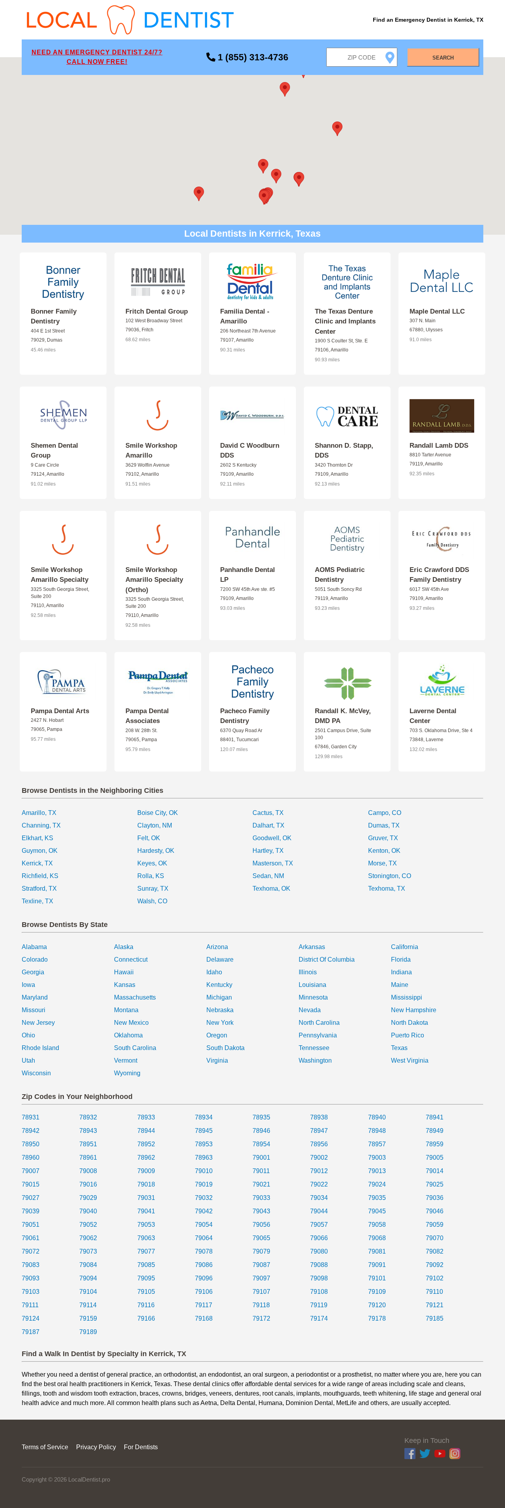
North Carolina (319, 1022)
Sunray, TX (152, 888)
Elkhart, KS (37, 838)
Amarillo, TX (39, 812)
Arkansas (312, 947)
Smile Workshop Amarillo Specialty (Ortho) (154, 580)
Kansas (124, 984)
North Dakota (409, 1022)
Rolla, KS (150, 876)
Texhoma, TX (386, 888)
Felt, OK (148, 838)
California (404, 947)
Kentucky (219, 984)
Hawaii (124, 972)
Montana (126, 1010)
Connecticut (131, 959)
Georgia (33, 972)
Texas (399, 1048)
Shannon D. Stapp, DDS (344, 451)
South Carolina (135, 1048)
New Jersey (38, 1022)
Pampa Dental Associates (147, 716)
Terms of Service (45, 1447)
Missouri (33, 1010)
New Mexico (131, 1022)
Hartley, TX (268, 850)
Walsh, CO (152, 901)
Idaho (214, 972)
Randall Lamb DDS (439, 445)
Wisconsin (36, 1073)
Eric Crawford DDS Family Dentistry (439, 575)
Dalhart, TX (268, 825)
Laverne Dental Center (433, 716)
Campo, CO (384, 812)
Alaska (123, 947)
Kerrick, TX (37, 863)
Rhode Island (40, 1048)
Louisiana (312, 984)
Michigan (219, 997)
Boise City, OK (157, 812)
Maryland (35, 997)
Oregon (216, 1035)
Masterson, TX (272, 863)
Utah (28, 1060)
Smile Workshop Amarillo (151, 451)
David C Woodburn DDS (249, 451)
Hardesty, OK (155, 850)
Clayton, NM (154, 825)
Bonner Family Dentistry (54, 316)
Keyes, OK (152, 863)
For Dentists (141, 1447)
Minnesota (313, 997)
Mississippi (406, 997)
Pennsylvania (318, 1035)
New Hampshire (413, 1010)
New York (220, 1022)
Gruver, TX (383, 838)
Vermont (125, 1060)
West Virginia (409, 1060)
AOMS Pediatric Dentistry (340, 575)
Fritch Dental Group (156, 311)
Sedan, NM (268, 876)
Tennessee (314, 1048)
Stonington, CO (389, 876)
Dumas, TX (384, 825)
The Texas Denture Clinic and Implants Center (345, 321)
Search (443, 58)
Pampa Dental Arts (60, 711)
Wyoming (127, 1073)
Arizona (217, 947)
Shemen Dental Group (54, 451)
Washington (315, 1060)
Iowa (28, 984)
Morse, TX (382, 863)
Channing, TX (41, 825)
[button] (263, 166)
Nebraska (220, 1010)
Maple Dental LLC (437, 311)
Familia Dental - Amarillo (244, 316)
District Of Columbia (327, 959)
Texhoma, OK (271, 888)
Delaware (220, 959)
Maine (399, 984)
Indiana (401, 972)
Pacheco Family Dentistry (244, 716)
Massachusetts (135, 997)
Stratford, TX (39, 888)
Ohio (28, 1035)
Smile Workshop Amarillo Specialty (59, 575)
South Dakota (225, 1048)
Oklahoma (128, 1035)
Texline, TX (37, 901)
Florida (401, 959)
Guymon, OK (40, 850)
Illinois (308, 972)
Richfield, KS (40, 876)
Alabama (34, 947)
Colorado (35, 959)
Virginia (217, 1060)
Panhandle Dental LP (247, 575)
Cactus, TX (268, 812)
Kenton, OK (384, 850)
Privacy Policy (96, 1447)
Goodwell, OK (272, 838)
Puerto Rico (407, 1035)
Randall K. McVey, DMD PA (343, 716)
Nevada (310, 1010)
